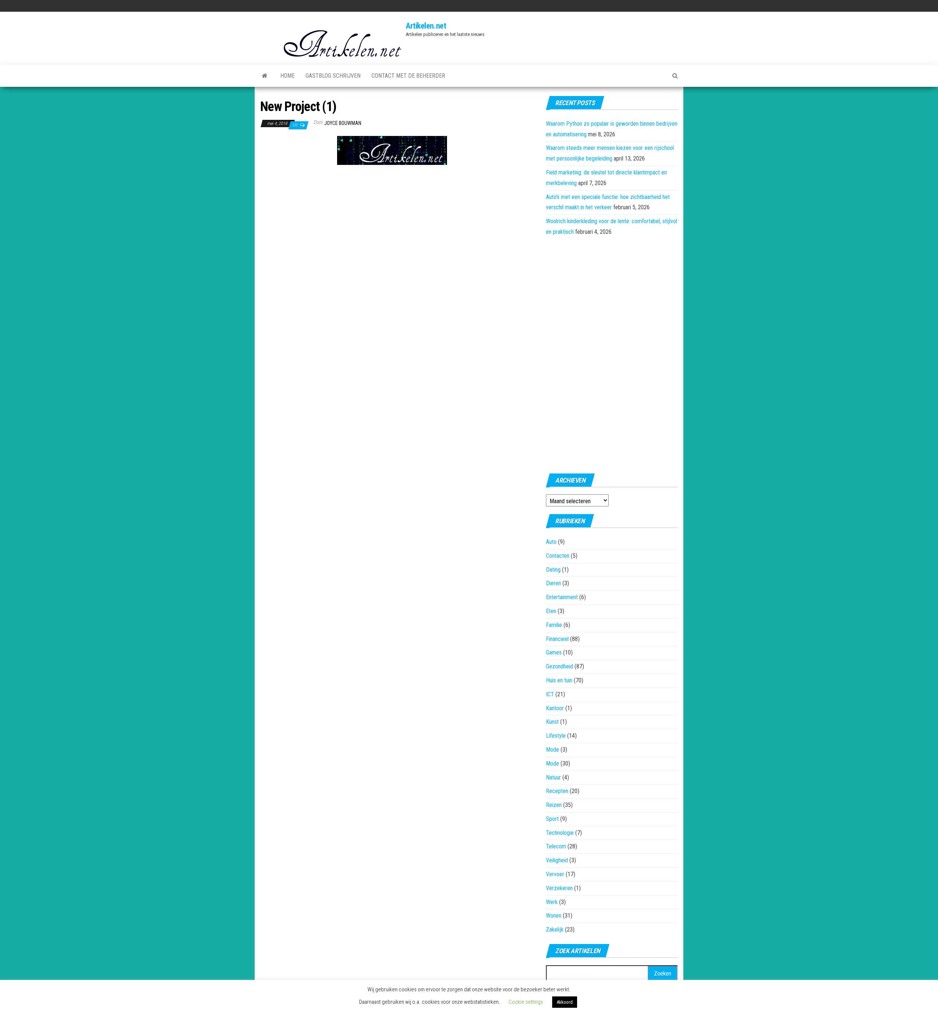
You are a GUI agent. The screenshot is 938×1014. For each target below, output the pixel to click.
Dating (553, 569)
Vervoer (555, 874)
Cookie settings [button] (526, 1002)
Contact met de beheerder (408, 75)
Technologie (560, 832)
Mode (552, 749)
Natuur (553, 777)
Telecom (556, 846)
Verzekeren (559, 888)
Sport (552, 818)
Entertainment (562, 597)
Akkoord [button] (565, 1002)
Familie (554, 625)
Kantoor (555, 708)
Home (287, 75)
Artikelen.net (426, 25)
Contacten (557, 555)
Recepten (557, 791)
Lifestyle (556, 735)
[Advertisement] (296, 176)
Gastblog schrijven (333, 75)
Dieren (553, 583)
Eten (551, 611)
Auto (551, 541)
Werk (552, 902)
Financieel (557, 638)
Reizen (554, 804)
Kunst (552, 721)
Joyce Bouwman (342, 123)
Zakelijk (555, 929)
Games (554, 652)
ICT (550, 694)
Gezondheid (559, 666)
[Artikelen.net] (265, 76)
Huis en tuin (559, 680)
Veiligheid (557, 860)
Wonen (553, 915)
